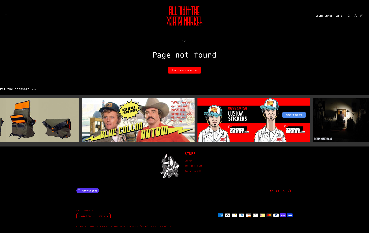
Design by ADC (193, 171)
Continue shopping (184, 70)
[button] (6, 16)
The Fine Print (193, 166)
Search (188, 161)
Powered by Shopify (124, 226)
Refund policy (145, 226)
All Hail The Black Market (99, 226)
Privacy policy (163, 226)
